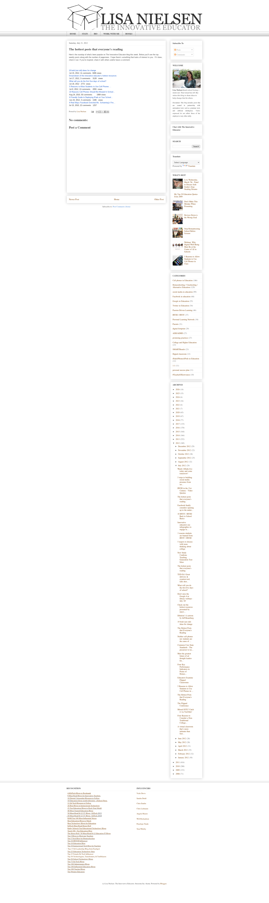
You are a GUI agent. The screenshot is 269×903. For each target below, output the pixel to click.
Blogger (163, 883)
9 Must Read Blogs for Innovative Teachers (84, 796)
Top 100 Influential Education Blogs (81, 867)
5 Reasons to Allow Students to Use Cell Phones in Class (192, 260)
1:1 (174, 365)
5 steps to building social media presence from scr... (185, 481)
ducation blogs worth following (83, 801)
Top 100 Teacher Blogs (76, 869)
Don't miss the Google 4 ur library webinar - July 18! (185, 597)
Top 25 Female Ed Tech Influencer (80, 854)
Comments (180, 54)
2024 (178, 397)
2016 (178, 427)
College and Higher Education (185, 342)
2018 (178, 420)
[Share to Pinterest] (107, 111)
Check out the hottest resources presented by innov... (185, 608)
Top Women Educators (76, 872)
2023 (178, 401)
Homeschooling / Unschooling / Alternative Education (185, 286)
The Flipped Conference (183, 704)
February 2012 (184, 753)
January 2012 (183, 757)
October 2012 (183, 454)
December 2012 (184, 446)
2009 (178, 770)
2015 (178, 431)
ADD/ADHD (178, 333)
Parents (175, 324)
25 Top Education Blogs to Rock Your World (85, 808)
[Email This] (97, 111)
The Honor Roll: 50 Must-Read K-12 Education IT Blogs (89, 833)
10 (69, 801)
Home (116, 199)
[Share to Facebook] (105, 111)
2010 (178, 766)
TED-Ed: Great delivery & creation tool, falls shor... (184, 578)
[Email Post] (92, 111)
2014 (178, 435)
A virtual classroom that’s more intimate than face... (185, 730)
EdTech (94, 813)
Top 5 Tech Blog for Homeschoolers (81, 838)
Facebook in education (181, 296)
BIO (95, 33)
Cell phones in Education (183, 280)
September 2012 (185, 457)
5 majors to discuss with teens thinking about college (185, 545)
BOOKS (128, 33)
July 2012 (182, 465)
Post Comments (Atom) (121, 206)
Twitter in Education (181, 305)
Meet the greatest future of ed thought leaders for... (185, 657)
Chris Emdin (141, 803)
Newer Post (74, 199)
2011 (178, 762)
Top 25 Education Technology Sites (81, 851)
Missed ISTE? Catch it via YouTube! (186, 710)
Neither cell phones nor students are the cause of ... (185, 638)
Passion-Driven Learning (182, 310)
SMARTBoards (179, 349)
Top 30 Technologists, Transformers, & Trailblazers (87, 856)
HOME (73, 33)
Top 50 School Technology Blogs (80, 859)
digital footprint (179, 328)
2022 (178, 404)
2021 (178, 408)
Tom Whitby (141, 829)
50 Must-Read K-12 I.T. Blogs (79, 813)
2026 (178, 389)
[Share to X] (102, 111)
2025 (178, 393)
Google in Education (181, 301)
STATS (85, 33)
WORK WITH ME (111, 33)
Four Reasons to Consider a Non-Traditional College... (185, 719)
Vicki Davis (141, 793)
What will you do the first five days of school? (185, 587)
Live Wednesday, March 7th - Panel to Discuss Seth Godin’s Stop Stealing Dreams (191, 184)
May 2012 (182, 742)
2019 (178, 416)
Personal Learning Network (183, 319)
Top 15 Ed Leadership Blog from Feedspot (84, 849)
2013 (178, 439)
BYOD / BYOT (179, 314)
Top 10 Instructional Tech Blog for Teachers (84, 846)
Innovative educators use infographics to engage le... (184, 526)
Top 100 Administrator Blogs (79, 864)
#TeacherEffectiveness (181, 374)
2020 (178, 412)
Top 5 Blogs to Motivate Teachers (80, 836)
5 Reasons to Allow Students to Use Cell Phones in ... (185, 688)
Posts (178, 49)
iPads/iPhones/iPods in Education (186, 358)
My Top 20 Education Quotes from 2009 (186, 195)
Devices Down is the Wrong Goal (191, 216)
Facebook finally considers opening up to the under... (186, 507)
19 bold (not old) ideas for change (185, 622)
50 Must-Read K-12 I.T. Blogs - (80, 816)
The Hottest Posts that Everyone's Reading (185, 630)
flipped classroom (179, 354)
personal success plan (181, 370)
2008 (178, 773)
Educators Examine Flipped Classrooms (185, 680)
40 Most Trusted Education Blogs (80, 811)
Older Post (159, 199)
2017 (178, 423)
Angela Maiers (142, 813)
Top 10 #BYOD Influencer (77, 841)
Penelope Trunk (143, 824)
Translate (191, 166)
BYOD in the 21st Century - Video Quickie (185, 490)
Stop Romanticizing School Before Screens (192, 231)
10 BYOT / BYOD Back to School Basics (185, 516)
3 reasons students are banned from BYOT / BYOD (185, 535)
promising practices (180, 337)
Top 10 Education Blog (76, 843)
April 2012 (182, 746)
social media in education (183, 291)
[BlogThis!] (99, 111)
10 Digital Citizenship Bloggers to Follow (83, 798)
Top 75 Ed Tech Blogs (76, 862)
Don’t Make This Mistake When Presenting (191, 204)
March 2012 (183, 750)
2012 (178, 443)
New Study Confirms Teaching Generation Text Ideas (185, 557)
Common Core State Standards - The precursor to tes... (186, 647)
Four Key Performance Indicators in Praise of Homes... (184, 669)
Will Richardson (143, 819)
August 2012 (183, 461)
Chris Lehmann (142, 808)
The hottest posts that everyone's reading (184, 499)
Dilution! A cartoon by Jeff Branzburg (186, 616)
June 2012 (182, 738)
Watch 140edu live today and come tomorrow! (185, 471)
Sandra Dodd (141, 798)
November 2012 (184, 450)
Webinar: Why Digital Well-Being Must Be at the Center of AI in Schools (191, 247)
